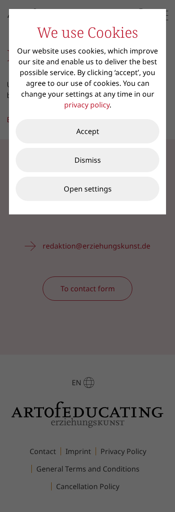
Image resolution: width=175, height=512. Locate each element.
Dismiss (87, 160)
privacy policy (86, 105)
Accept (87, 131)
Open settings (88, 189)
